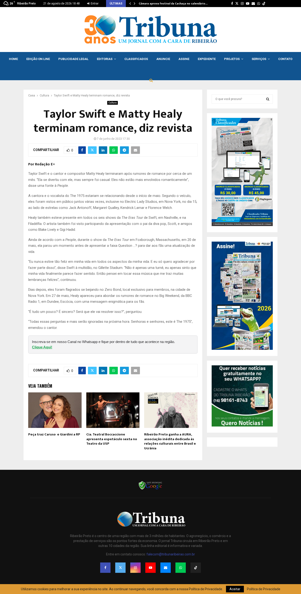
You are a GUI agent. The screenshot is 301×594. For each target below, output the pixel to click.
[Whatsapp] (180, 567)
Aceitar (235, 589)
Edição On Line (38, 59)
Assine (183, 59)
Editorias (104, 59)
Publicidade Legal (73, 59)
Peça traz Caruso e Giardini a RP (54, 434)
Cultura (112, 102)
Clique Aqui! (42, 347)
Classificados (136, 59)
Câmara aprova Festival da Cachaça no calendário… (173, 3)
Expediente (207, 59)
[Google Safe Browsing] (150, 489)
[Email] (165, 567)
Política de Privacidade (263, 589)
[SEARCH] (268, 99)
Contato (285, 59)
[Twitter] (120, 567)
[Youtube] (150, 567)
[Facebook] (105, 567)
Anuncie (163, 59)
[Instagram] (135, 567)
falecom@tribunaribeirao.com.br (171, 554)
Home (13, 59)
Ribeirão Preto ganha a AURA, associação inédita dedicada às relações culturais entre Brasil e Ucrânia (170, 441)
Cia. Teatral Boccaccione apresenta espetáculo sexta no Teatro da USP (111, 438)
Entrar (94, 3)
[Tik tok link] (263, 3)
